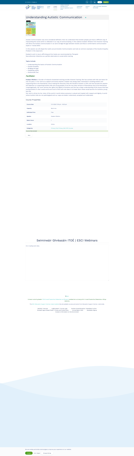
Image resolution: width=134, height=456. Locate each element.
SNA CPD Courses (68, 128)
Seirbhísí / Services (43, 217)
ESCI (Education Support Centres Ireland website (45, 213)
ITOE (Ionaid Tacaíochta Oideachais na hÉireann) (55, 208)
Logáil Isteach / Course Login (59, 217)
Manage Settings (47, 453)
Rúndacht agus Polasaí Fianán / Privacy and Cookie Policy (53, 219)
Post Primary (59, 128)
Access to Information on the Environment (67, 220)
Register (106, 2)
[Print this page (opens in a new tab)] (85, 17)
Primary (53, 128)
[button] (55, 7)
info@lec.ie (34, 2)
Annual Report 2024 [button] (77, 219)
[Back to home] (33, 7)
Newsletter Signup (92, 219)
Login (99, 2)
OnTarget (88, 306)
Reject (38, 453)
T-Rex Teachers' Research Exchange (100, 7)
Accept (29, 453)
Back (29, 135)
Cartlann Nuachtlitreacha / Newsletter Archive (83, 217)
